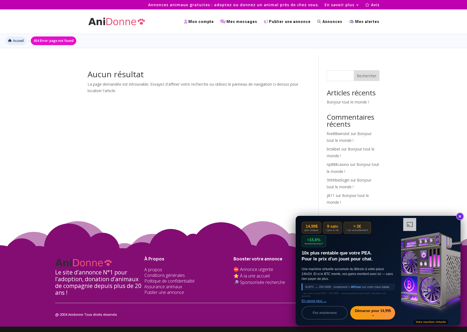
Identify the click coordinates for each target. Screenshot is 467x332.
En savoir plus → (314, 301)
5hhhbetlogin (338, 180)
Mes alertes (366, 22)
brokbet (333, 149)
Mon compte (200, 22)
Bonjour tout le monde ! (348, 102)
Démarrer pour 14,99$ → (373, 313)
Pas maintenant (325, 313)
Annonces (331, 22)
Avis (374, 5)
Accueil (18, 40)
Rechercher (366, 75)
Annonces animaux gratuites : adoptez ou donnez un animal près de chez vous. (233, 5)
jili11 (331, 195)
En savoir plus (339, 5)
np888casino (338, 164)
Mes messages (241, 22)
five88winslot (338, 133)
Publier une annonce (289, 22)
